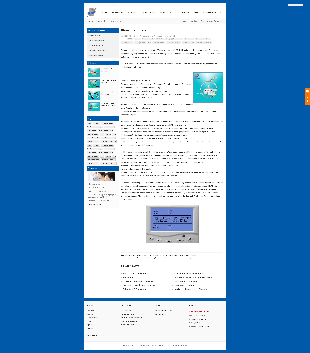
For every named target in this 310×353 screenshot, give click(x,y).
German (190, 21)
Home (104, 12)
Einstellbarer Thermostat (173, 42)
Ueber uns (185, 12)
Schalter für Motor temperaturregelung (135, 273)
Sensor (162, 12)
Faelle (196, 12)
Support (173, 12)
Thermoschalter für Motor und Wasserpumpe (189, 273)
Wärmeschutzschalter (158, 42)
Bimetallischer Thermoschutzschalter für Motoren (139, 281)
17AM (136, 42)
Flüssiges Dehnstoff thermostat (100, 45)
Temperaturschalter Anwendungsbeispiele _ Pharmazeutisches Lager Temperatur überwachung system (160, 258)
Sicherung (132, 12)
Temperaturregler (178, 39)
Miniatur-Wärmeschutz (97, 40)
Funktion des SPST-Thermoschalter (134, 289)
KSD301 (130, 39)
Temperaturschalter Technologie (211, 21)
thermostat (137, 39)
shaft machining (160, 314)
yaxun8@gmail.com (201, 319)
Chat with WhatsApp (94, 204)
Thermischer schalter (148, 39)
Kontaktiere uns (209, 12)
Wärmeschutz (117, 12)
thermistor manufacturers (163, 311)
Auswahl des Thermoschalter (184, 285)
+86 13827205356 (203, 326)
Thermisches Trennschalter (203, 42)
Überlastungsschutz (96, 56)
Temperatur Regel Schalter (203, 39)
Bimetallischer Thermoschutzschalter (186, 281)
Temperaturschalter (127, 42)
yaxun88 (197, 323)
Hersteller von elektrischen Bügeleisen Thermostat (190, 289)
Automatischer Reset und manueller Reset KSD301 (139, 285)
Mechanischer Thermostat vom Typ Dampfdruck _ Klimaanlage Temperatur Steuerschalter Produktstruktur (161, 255)
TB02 (149, 42)
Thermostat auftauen (188, 42)
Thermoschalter (128, 277)
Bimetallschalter (189, 39)
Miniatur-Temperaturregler (163, 39)
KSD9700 (142, 42)
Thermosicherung (147, 12)
